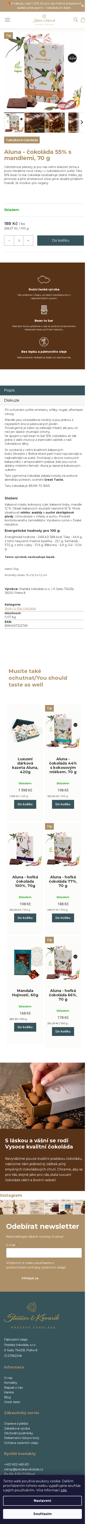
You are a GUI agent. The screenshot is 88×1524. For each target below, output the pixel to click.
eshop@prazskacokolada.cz (23, 1469)
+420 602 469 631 (16, 1464)
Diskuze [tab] (11, 400)
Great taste (12, 1402)
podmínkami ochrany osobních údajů (35, 1267)
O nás (8, 1378)
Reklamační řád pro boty (21, 1438)
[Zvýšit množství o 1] (28, 240)
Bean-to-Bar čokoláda (20, 608)
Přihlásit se (30, 1278)
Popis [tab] (9, 390)
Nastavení (42, 1501)
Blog (7, 1397)
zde (64, 1490)
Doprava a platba (16, 1423)
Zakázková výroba (17, 1428)
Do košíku (60, 240)
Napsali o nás (13, 1387)
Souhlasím (42, 1514)
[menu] (6, 17)
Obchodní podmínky (18, 1433)
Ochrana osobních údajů (21, 1443)
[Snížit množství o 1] (9, 240)
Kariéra (9, 1392)
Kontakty (10, 1383)
